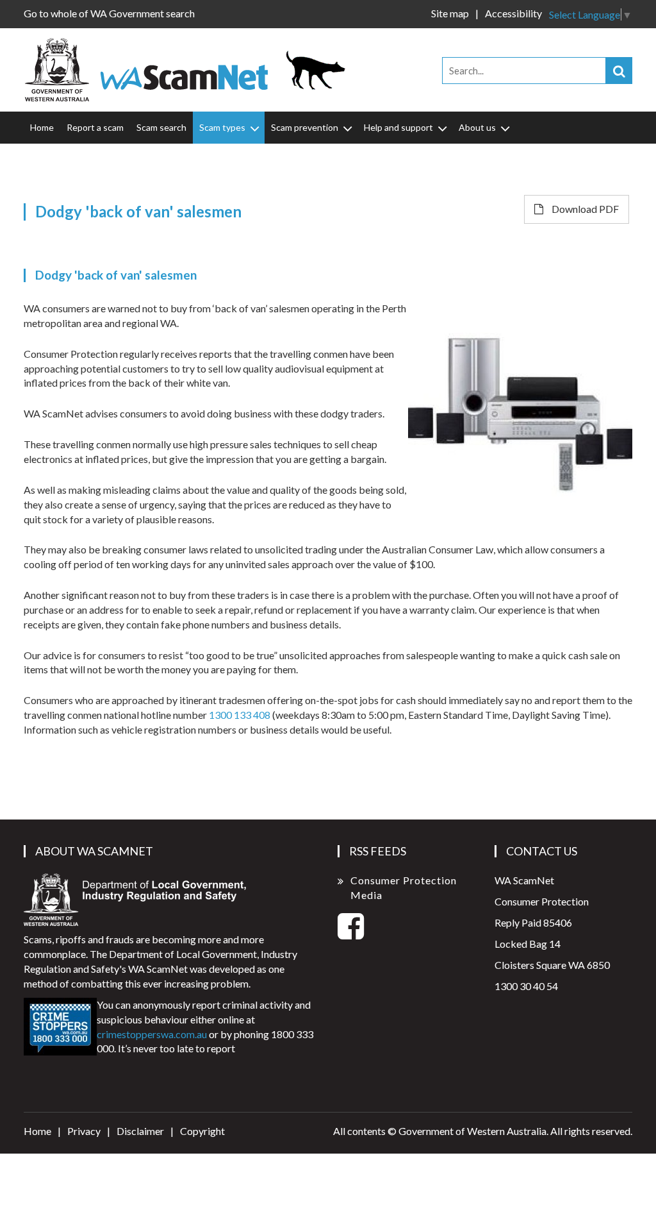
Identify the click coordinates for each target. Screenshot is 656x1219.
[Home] (187, 68)
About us (477, 127)
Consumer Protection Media (403, 887)
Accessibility (513, 13)
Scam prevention (304, 127)
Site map (450, 13)
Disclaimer (140, 1131)
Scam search (161, 127)
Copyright (202, 1131)
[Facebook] (351, 933)
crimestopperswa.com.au (152, 1034)
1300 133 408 (239, 715)
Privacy (84, 1131)
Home (42, 127)
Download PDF (584, 209)
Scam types (222, 127)
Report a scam (95, 127)
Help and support (398, 127)
